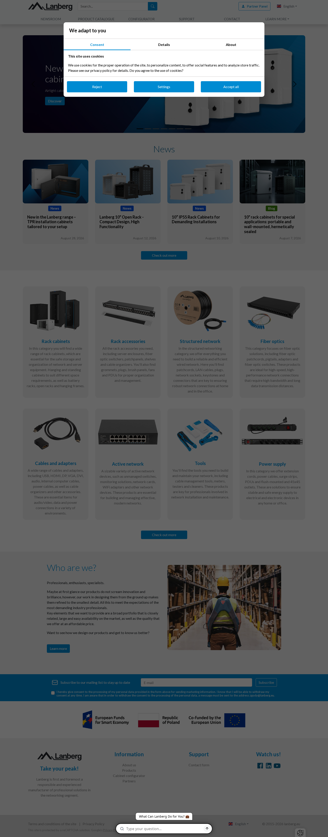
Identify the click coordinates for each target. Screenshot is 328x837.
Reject (97, 87)
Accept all (231, 87)
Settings (164, 87)
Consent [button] (97, 44)
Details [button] (164, 44)
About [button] (231, 44)
